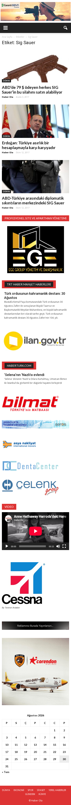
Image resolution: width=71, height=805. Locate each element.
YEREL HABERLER (57, 790)
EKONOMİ (19, 790)
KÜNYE (42, 794)
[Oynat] (7, 546)
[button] (65, 28)
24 (6, 759)
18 (16, 751)
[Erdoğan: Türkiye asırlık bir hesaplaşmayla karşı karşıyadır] (35, 121)
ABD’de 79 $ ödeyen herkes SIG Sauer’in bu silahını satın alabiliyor (32, 89)
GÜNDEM (30, 794)
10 (6, 744)
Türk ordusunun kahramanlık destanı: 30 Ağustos (34, 296)
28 (44, 759)
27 (35, 759)
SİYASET (41, 790)
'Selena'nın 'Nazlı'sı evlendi (24, 375)
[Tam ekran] (64, 546)
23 (64, 751)
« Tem (5, 772)
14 (44, 744)
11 (16, 744)
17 (6, 751)
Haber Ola (7, 96)
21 (44, 751)
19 (25, 751)
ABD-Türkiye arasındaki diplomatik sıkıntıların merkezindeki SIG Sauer (33, 200)
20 (35, 751)
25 (16, 759)
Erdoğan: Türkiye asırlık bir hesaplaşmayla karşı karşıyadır (28, 145)
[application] (35, 531)
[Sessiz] (58, 546)
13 (35, 744)
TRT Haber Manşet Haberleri (29, 284)
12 (25, 744)
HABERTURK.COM (19, 365)
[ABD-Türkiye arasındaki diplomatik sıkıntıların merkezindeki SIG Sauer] (35, 176)
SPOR (30, 790)
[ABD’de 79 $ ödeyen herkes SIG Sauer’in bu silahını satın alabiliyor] (35, 65)
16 (64, 744)
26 (25, 759)
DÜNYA (6, 80)
